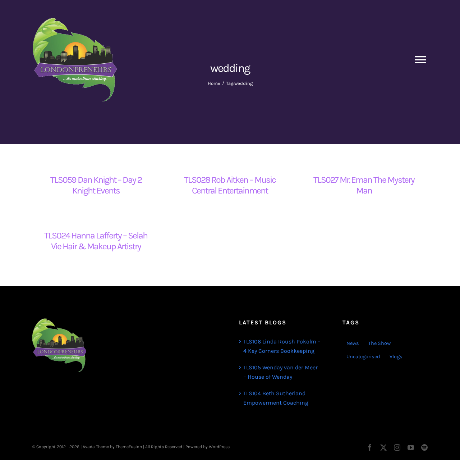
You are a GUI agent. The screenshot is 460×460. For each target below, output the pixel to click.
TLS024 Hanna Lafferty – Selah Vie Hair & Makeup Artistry (95, 240)
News (352, 343)
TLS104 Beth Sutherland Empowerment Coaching (275, 398)
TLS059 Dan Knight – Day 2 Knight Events (96, 185)
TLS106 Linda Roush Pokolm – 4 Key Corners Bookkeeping (282, 346)
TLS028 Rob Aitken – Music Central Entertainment (230, 185)
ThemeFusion (129, 446)
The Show (379, 343)
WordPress (219, 446)
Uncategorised (363, 357)
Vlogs (396, 357)
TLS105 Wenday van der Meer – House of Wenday (280, 372)
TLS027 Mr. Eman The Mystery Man (363, 185)
